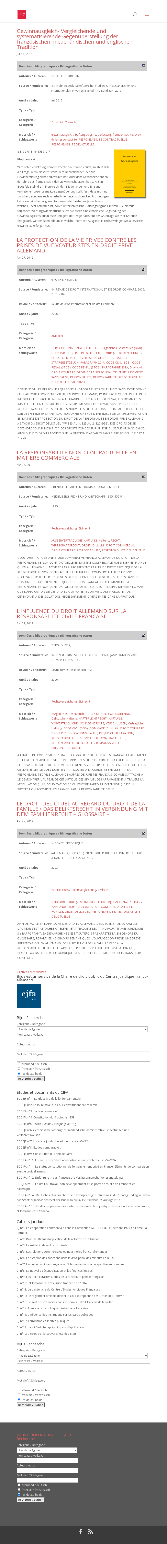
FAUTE (92, 733)
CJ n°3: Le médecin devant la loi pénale (42, 1245)
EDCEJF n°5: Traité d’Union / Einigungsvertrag (46, 1124)
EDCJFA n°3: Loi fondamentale (37, 1111)
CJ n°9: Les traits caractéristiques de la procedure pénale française (60, 1277)
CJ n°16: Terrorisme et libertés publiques (43, 1321)
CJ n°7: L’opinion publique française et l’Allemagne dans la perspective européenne (70, 1264)
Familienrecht (60, 890)
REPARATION (124, 733)
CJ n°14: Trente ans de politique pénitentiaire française (52, 1308)
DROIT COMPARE (63, 372)
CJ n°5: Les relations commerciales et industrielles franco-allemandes (62, 1251)
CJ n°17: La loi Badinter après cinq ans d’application (50, 1327)
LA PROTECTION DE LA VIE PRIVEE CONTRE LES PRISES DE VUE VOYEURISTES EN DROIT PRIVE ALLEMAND (76, 245)
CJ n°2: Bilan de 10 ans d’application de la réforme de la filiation (58, 1239)
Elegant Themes (72, 1538)
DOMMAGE (97, 728)
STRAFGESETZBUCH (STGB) (108, 358)
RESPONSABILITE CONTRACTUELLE (102, 139)
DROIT (86, 545)
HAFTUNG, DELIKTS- (127, 902)
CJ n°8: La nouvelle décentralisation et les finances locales (55, 1271)
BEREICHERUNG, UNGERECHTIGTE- (75, 348)
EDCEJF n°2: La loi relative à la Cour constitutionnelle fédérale (57, 1105)
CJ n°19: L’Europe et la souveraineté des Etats (47, 1334)
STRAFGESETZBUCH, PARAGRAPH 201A (78, 362)
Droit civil (57, 122)
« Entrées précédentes (31, 972)
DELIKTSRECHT (61, 353)
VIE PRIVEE (78, 382)
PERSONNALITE (80, 377)
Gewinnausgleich (62, 134)
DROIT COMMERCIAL (120, 545)
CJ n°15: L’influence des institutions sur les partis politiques (55, 1315)
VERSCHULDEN (116, 723)
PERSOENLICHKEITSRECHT (69, 358)
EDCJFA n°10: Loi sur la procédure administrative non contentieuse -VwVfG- (66, 1160)
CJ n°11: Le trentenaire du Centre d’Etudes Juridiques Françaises (58, 1289)
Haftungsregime (85, 134)
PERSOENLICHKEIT (128, 353)
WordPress (113, 1538)
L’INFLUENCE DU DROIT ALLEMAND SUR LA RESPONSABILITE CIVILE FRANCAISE (71, 613)
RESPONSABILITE (105, 377)
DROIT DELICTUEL (77, 911)
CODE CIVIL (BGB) (118, 362)
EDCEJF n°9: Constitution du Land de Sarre (45, 1154)
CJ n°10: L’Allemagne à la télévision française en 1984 (52, 1283)
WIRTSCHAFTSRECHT (65, 545)
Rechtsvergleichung (64, 528)
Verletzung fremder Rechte (115, 134)
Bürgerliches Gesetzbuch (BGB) (121, 348)
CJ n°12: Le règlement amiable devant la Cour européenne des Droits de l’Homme (70, 1296)
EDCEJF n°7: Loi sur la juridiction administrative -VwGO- (53, 1141)
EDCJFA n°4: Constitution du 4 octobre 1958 (46, 1117)
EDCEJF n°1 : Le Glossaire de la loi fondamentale (49, 1098)
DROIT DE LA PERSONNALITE (97, 372)
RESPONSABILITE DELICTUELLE (72, 144)
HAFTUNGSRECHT (63, 907)
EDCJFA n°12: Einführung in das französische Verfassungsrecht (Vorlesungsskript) (70, 1177)
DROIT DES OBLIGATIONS (69, 733)
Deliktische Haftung (64, 718)
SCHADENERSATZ (92, 723)
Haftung (108, 353)
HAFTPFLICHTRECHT (88, 353)
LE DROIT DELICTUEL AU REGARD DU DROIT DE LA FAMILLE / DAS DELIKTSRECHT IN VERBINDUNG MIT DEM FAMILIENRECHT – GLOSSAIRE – (82, 809)
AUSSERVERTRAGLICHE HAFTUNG (74, 540)
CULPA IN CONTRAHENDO (112, 714)
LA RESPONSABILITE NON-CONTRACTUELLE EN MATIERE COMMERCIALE (76, 455)
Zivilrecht (71, 122)
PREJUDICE (106, 733)
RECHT (115, 540)
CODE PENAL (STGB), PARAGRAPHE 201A (100, 367)
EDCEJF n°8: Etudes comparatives (39, 1147)
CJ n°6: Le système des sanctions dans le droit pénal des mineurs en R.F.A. (65, 1258)
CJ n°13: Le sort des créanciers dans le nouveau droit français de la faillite (65, 1302)
